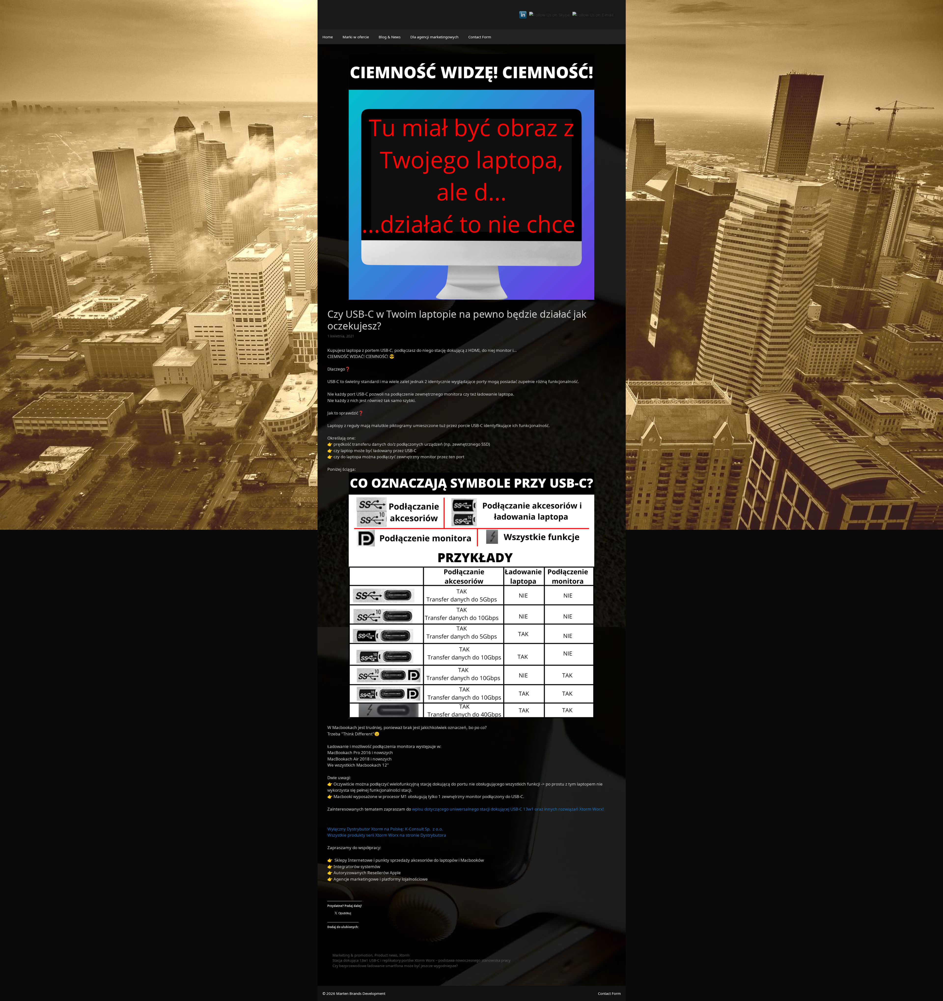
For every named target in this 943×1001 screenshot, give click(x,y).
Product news (385, 955)
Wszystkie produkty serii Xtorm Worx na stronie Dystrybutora (386, 835)
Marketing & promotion (353, 955)
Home (327, 36)
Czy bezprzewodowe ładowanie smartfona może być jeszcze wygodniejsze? (395, 965)
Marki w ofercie (356, 36)
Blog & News (390, 36)
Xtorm (404, 955)
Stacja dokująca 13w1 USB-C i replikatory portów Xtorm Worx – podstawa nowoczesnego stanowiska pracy (421, 960)
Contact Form (479, 36)
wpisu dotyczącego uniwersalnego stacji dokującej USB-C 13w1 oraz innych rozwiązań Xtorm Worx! (507, 809)
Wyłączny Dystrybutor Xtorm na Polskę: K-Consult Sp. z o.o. (385, 829)
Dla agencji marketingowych (434, 36)
